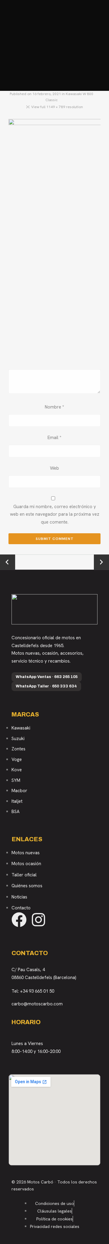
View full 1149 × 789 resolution (57, 106)
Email (54, 438)
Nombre (54, 407)
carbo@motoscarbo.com (37, 1004)
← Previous (7, 562)
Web (54, 468)
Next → (101, 558)
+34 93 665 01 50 (37, 991)
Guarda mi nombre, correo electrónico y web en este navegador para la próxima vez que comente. (54, 514)
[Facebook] (19, 919)
